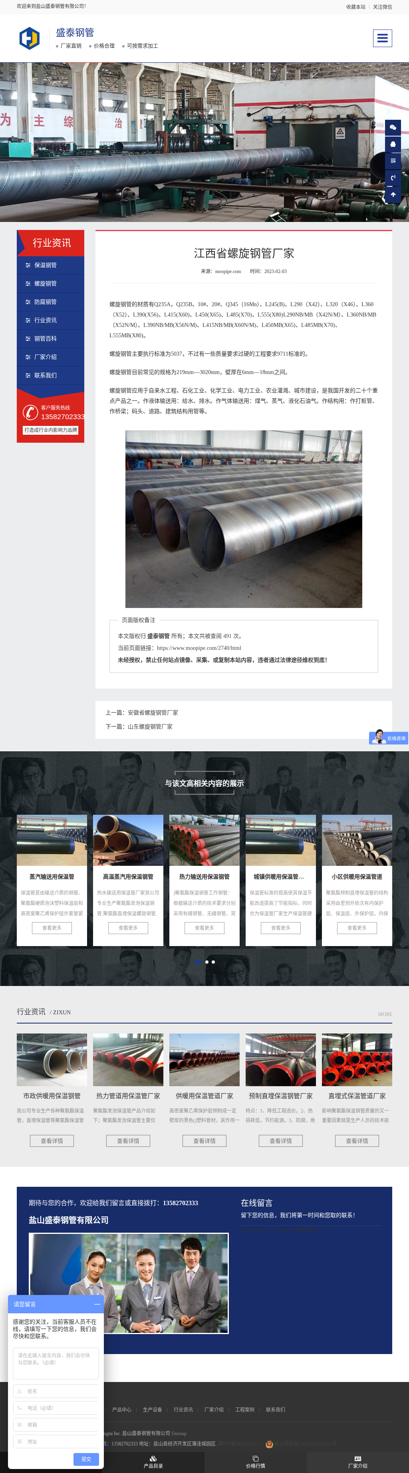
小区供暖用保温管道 (286, 843)
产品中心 (121, 1410)
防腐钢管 (45, 302)
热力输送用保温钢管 (134, 843)
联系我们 (45, 375)
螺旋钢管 (45, 284)
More (385, 1014)
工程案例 (244, 1410)
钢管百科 (45, 339)
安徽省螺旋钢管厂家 (153, 713)
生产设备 (152, 1410)
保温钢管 (45, 265)
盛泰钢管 (75, 33)
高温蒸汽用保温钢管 (58, 843)
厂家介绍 (45, 357)
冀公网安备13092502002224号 (305, 1444)
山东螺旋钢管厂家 (150, 727)
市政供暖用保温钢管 (363, 843)
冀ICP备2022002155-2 (240, 1444)
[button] (198, 962)
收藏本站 (355, 7)
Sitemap (179, 1433)
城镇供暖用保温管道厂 (214, 843)
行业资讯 (45, 320)
